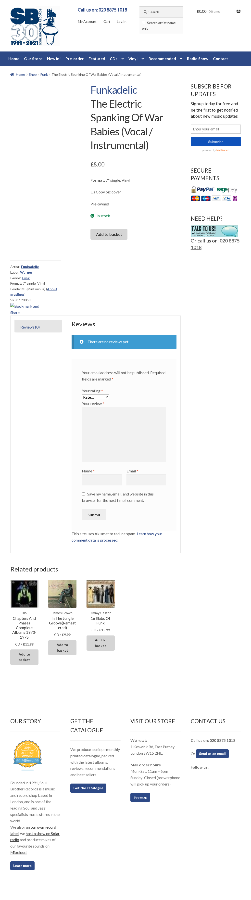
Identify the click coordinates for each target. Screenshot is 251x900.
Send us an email (212, 753)
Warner (26, 272)
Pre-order (74, 58)
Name (88, 471)
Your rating (92, 390)
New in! (54, 58)
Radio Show (197, 58)
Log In (121, 21)
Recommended (162, 58)
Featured (96, 58)
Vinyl (133, 58)
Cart (106, 21)
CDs (113, 58)
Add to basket (109, 234)
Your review (93, 403)
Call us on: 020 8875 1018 (102, 10)
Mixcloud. (18, 852)
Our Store (33, 58)
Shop (33, 74)
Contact (220, 58)
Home (13, 58)
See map (140, 797)
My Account (87, 21)
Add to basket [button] (24, 657)
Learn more (22, 865)
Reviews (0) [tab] (30, 327)
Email (132, 471)
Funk (44, 74)
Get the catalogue (88, 788)
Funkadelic (113, 90)
